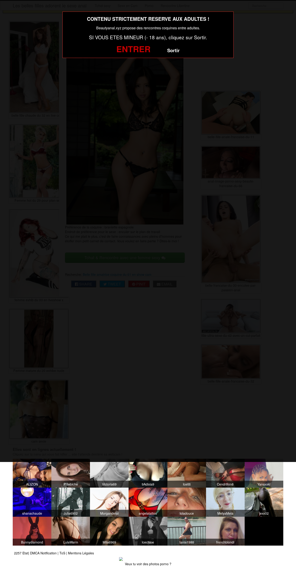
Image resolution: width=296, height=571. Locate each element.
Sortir (173, 50)
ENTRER (133, 49)
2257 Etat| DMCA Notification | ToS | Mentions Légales (54, 553)
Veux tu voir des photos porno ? (148, 564)
